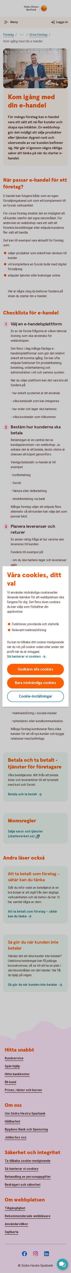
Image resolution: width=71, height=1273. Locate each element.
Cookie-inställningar (35, 696)
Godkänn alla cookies (35, 669)
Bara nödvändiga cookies (35, 682)
